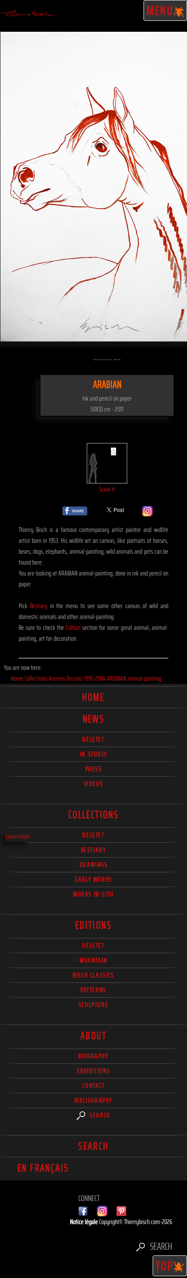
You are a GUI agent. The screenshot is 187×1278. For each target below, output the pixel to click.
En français (43, 1168)
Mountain (93, 960)
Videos (94, 783)
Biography (93, 1056)
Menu (160, 10)
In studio (93, 754)
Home (93, 697)
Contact (93, 1085)
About (93, 1035)
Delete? (93, 945)
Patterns (93, 989)
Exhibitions (93, 1070)
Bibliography (93, 1100)
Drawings (94, 864)
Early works (93, 879)
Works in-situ (93, 894)
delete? (93, 739)
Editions (93, 925)
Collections (93, 814)
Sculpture (93, 1004)
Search (99, 1115)
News (94, 719)
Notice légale (84, 1221)
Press (93, 768)
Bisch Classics (93, 975)
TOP (165, 1266)
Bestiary (38, 605)
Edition (73, 627)
